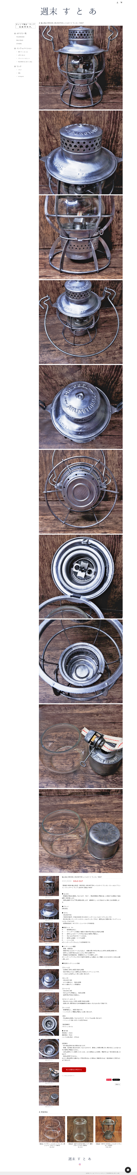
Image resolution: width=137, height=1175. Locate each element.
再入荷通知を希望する (74, 1070)
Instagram (21, 76)
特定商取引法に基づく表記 (25, 61)
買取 (19, 73)
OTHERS (19, 43)
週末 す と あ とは (23, 52)
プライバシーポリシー (24, 58)
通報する (118, 1084)
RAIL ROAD (19, 40)
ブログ (20, 69)
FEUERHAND (20, 37)
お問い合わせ (21, 55)
